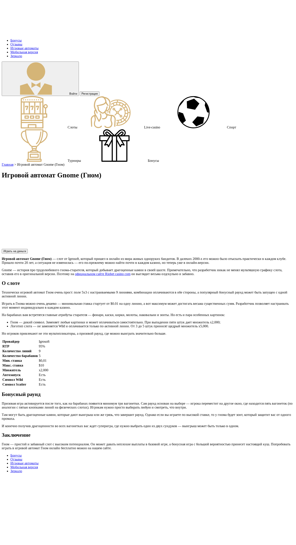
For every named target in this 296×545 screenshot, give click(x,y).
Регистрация (89, 93)
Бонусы (16, 40)
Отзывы (16, 44)
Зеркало (16, 56)
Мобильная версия (24, 52)
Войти (72, 93)
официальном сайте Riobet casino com (102, 274)
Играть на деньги (14, 251)
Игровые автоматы (24, 48)
